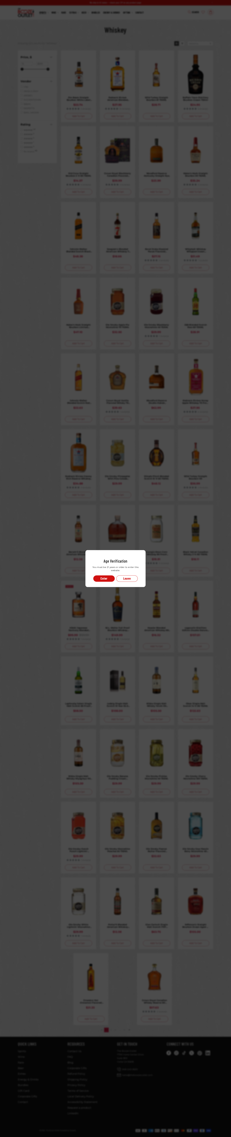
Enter (104, 578)
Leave (127, 578)
